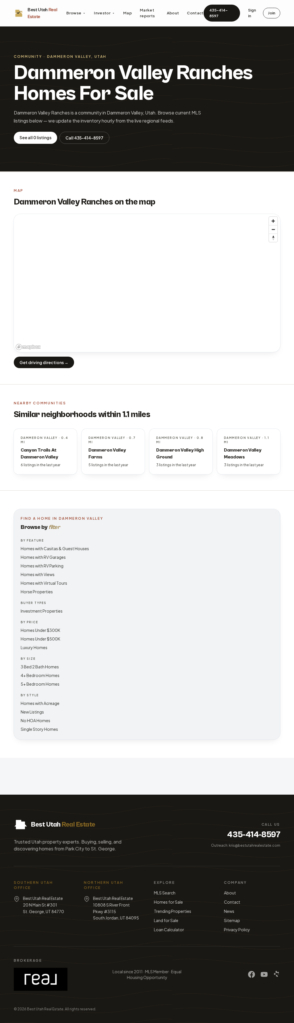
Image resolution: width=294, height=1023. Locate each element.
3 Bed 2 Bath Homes (40, 666)
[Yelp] (276, 974)
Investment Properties (42, 610)
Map (127, 13)
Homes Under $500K (40, 638)
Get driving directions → (44, 362)
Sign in (252, 13)
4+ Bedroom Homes (40, 675)
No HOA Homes (35, 720)
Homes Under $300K (40, 630)
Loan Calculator (169, 929)
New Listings (32, 711)
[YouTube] (264, 974)
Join (271, 13)
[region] (147, 283)
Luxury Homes (34, 647)
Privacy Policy (237, 929)
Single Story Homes (39, 729)
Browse (73, 13)
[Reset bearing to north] (273, 238)
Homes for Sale (168, 902)
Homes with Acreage (40, 703)
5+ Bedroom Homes (40, 684)
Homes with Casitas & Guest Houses (55, 548)
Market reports (147, 13)
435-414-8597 (218, 13)
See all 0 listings (35, 137)
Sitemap (232, 920)
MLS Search (164, 892)
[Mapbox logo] (28, 347)
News (229, 911)
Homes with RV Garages (43, 557)
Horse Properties (37, 591)
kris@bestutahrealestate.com (254, 845)
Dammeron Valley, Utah (77, 56)
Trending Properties (172, 911)
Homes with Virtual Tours (44, 583)
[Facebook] (251, 974)
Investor (102, 13)
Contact (195, 13)
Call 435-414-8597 (84, 137)
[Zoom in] (273, 221)
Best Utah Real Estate (45, 1009)
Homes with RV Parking (42, 565)
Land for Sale (166, 920)
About (173, 13)
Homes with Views (38, 574)
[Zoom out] (273, 229)
